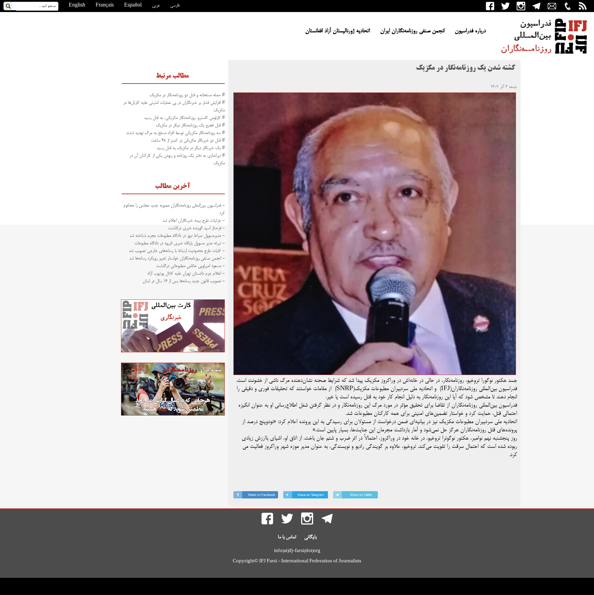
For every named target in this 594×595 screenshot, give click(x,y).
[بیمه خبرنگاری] (173, 414)
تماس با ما (287, 537)
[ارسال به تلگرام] (305, 496)
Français (105, 5)
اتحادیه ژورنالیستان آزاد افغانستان (337, 31)
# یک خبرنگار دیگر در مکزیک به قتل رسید (190, 148)
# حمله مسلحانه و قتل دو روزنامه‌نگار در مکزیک (187, 95)
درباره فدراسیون (470, 31)
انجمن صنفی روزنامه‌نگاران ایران (412, 31)
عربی (156, 5)
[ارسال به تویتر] (355, 496)
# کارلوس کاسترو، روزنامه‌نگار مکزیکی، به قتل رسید (184, 118)
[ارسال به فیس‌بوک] (255, 496)
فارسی (174, 5)
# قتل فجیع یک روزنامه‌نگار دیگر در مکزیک (190, 125)
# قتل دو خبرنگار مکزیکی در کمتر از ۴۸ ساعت (188, 140)
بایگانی (310, 537)
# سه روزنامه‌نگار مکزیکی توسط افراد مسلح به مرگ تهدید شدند (175, 133)
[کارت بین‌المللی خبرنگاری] (173, 351)
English (77, 5)
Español (133, 5)
